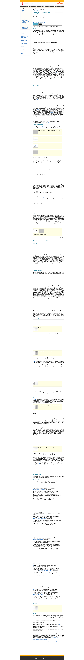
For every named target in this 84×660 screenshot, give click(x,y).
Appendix (22, 52)
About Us (55, 6)
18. (33, 548)
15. (33, 537)
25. (33, 572)
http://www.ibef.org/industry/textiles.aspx (57, 641)
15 (55, 72)
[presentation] (37, 160)
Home (23, 6)
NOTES (22, 53)
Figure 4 (51, 112)
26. (33, 575)
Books (36, 6)
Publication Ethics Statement (25, 21)
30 (57, 459)
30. (33, 589)
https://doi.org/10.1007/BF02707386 (38, 539)
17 (36, 99)
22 (39, 463)
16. (33, 541)
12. (33, 526)
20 (42, 126)
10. (33, 520)
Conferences (42, 6)
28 (39, 653)
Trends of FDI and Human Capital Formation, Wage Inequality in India (24, 36)
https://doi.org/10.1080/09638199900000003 (39, 489)
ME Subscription (23, 18)
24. (33, 568)
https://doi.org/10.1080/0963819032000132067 (39, 594)
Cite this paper (23, 49)
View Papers (23, 11)
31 (54, 460)
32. (33, 596)
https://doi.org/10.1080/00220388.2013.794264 (39, 518)
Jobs (61, 6)
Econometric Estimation (24, 40)
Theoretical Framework (24, 38)
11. (33, 523)
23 (61, 287)
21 (43, 126)
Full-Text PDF (57, 9)
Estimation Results (23, 44)
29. (33, 586)
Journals (29, 6)
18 (37, 99)
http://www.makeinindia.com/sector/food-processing (40, 639)
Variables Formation (24, 43)
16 (56, 72)
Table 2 (34, 341)
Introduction (22, 33)
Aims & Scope (23, 12)
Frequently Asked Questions (25, 23)
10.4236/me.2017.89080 (36, 10)
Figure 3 (37, 109)
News (49, 6)
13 (53, 67)
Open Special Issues (24, 26)
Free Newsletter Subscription (25, 19)
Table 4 (35, 399)
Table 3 (34, 361)
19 (48, 122)
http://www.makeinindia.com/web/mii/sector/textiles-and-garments (42, 641)
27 (38, 653)
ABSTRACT (22, 32)
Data (21, 41)
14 (54, 67)
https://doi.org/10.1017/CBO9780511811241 (44, 576)
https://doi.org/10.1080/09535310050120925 (45, 570)
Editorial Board (23, 13)
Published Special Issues (24, 27)
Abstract (56, 8)
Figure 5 (44, 197)
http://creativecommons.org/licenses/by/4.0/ (39, 22)
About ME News (23, 22)
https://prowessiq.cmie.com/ (55, 637)
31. (33, 592)
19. (33, 551)
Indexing (22, 10)
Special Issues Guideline (24, 28)
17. (33, 544)
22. (33, 562)
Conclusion (22, 46)
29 (40, 653)
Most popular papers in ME (25, 20)
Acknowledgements (24, 47)
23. (33, 565)
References (22, 50)
